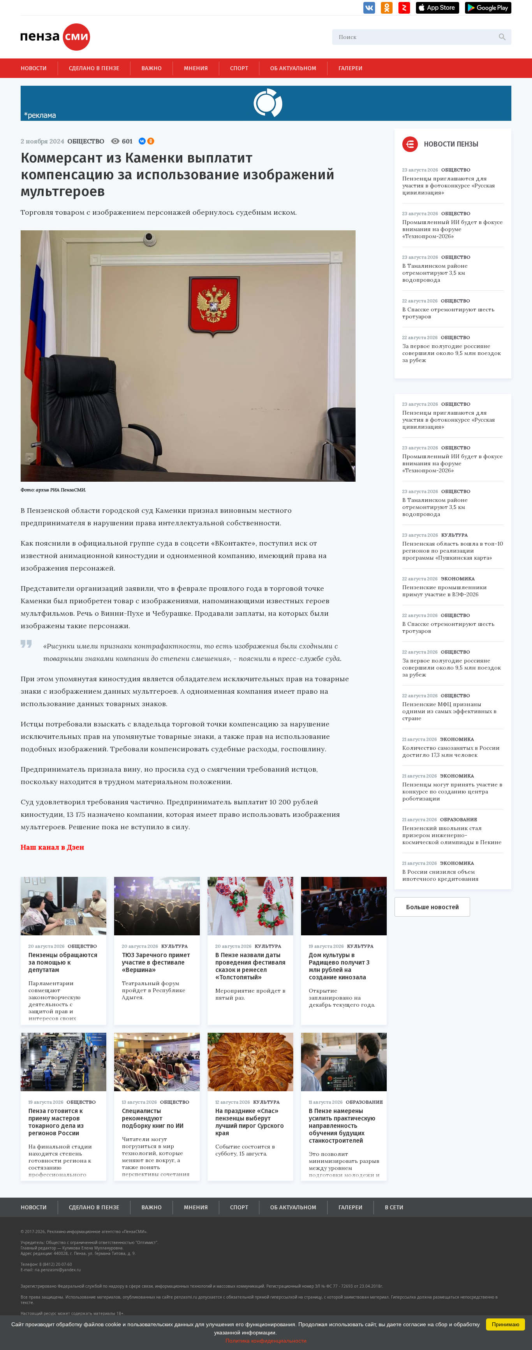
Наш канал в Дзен (52, 847)
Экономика (458, 578)
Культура (174, 946)
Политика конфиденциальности (266, 1341)
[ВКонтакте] (142, 141)
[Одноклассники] (150, 141)
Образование (364, 1102)
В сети (394, 1207)
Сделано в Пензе (94, 68)
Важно (151, 68)
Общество (85, 141)
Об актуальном (293, 68)
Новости (34, 68)
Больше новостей (432, 907)
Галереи (350, 68)
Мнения (196, 68)
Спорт (239, 68)
